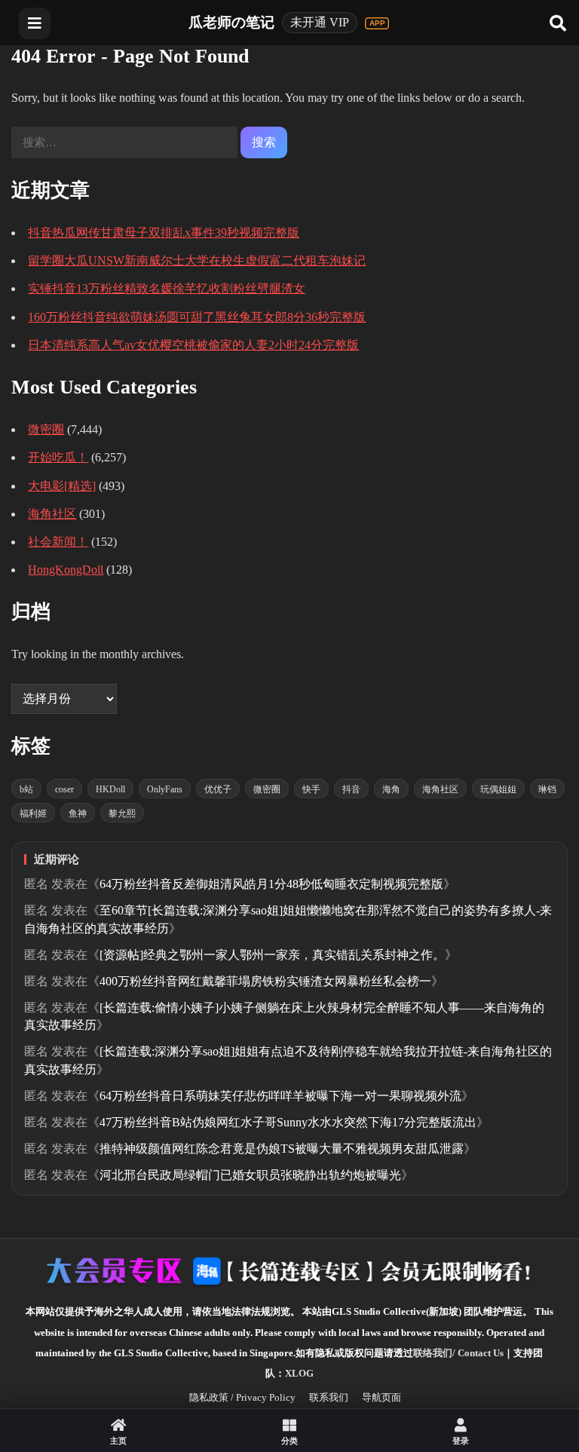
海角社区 (52, 513)
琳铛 (547, 789)
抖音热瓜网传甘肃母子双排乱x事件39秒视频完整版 (163, 232)
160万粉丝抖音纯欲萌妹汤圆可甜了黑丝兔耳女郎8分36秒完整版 (197, 317)
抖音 (351, 789)
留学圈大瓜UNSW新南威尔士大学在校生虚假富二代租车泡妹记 (197, 260)
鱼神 (78, 813)
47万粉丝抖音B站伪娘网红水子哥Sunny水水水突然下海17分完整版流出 (288, 1122)
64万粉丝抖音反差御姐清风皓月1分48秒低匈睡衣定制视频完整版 (271, 884)
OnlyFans (164, 789)
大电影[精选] (62, 485)
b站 (26, 789)
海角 (391, 789)
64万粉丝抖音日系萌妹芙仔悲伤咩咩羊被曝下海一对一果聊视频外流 (280, 1095)
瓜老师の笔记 (231, 22)
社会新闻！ (58, 541)
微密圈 (46, 429)
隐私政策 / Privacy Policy (242, 1397)
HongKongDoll (65, 569)
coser (64, 789)
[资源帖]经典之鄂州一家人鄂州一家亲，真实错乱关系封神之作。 (272, 954)
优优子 (217, 789)
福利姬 (33, 813)
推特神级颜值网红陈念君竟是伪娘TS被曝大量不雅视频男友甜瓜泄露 (282, 1148)
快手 (311, 789)
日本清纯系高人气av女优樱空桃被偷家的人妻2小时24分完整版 (193, 344)
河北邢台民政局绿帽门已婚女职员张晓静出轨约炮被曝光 (250, 1175)
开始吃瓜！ (58, 457)
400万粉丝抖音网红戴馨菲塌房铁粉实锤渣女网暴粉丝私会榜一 (265, 981)
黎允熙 (122, 813)
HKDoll (110, 789)
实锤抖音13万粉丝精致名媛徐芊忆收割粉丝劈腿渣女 (166, 288)
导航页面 (381, 1397)
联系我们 (328, 1397)
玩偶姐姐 (498, 789)
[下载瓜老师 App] (377, 23)
